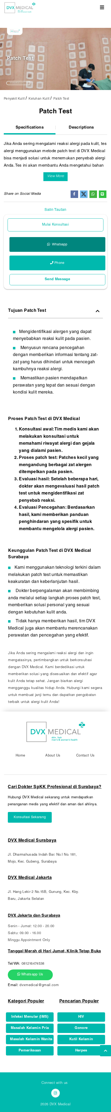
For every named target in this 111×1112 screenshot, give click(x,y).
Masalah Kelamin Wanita (31, 1039)
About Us (53, 756)
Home (20, 756)
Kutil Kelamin (81, 1039)
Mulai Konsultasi (55, 225)
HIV (81, 1017)
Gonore (81, 1028)
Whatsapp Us (31, 974)
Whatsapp (59, 244)
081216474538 (33, 964)
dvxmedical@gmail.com (39, 985)
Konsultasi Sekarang (30, 817)
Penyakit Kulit (14, 98)
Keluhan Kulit (39, 98)
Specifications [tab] (30, 128)
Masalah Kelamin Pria (30, 1028)
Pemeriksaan (30, 1051)
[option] (55, 59)
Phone (59, 263)
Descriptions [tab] (81, 128)
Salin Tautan (55, 210)
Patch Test (61, 98)
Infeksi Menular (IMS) (29, 1017)
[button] (55, 176)
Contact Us (85, 756)
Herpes (81, 1051)
